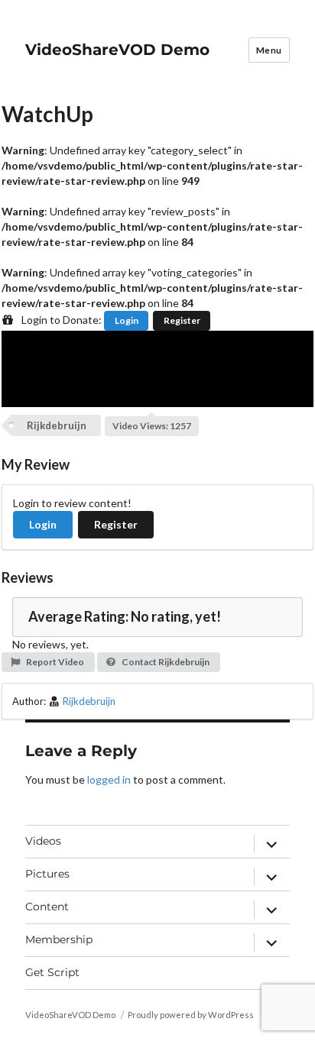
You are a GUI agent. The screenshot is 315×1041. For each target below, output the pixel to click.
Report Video (54, 662)
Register (182, 320)
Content (47, 906)
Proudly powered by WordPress (191, 1015)
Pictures (47, 874)
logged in (109, 779)
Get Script (52, 972)
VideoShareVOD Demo (117, 49)
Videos (43, 841)
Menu (269, 50)
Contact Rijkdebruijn (164, 662)
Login (126, 320)
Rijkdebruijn (56, 425)
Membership (59, 939)
